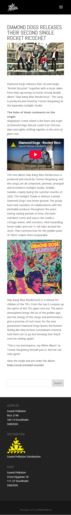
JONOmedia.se (44, 509)
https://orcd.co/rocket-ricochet (25, 365)
